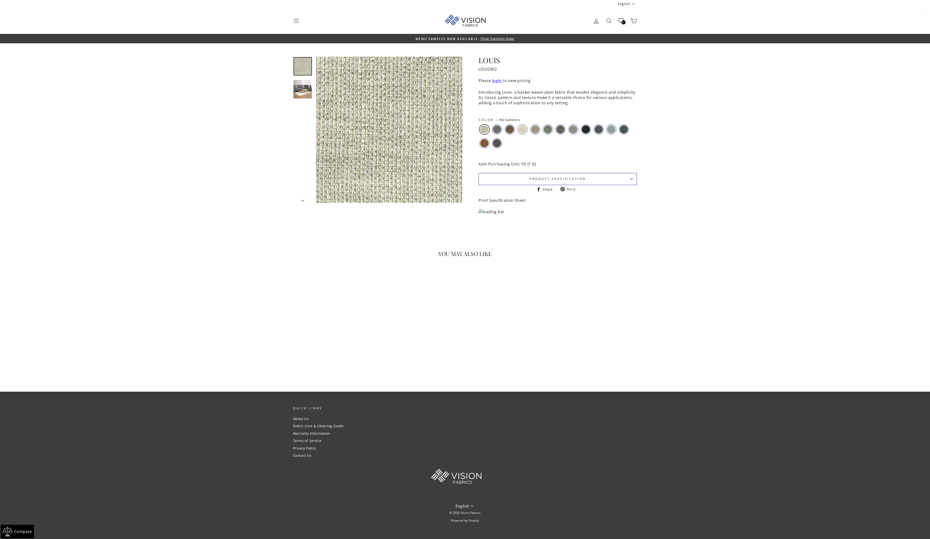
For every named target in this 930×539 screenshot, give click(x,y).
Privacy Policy (304, 448)
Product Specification (557, 179)
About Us (301, 418)
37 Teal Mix (624, 129)
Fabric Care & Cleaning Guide (318, 426)
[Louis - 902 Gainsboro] (314, 363)
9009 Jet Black (586, 129)
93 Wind (497, 129)
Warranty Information (311, 433)
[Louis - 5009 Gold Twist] (328, 363)
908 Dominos (497, 143)
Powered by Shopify (465, 520)
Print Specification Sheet (502, 200)
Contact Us (302, 455)
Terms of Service (307, 440)
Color (499, 120)
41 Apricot (484, 143)
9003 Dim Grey (573, 129)
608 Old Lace (535, 129)
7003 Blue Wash (548, 129)
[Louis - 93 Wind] (321, 363)
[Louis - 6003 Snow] (334, 363)
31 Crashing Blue (611, 129)
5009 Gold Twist (510, 129)
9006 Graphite (560, 129)
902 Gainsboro (484, 129)
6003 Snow (522, 129)
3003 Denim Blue (599, 129)
